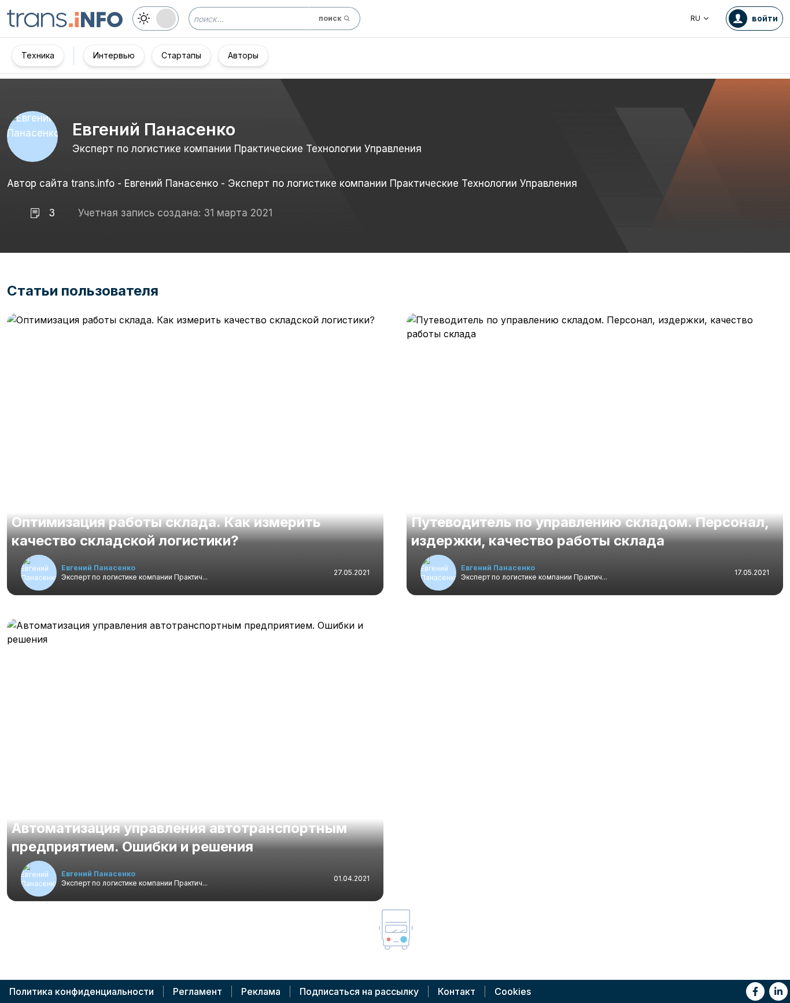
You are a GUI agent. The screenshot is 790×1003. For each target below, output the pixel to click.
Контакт (456, 991)
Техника (37, 55)
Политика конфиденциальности (81, 991)
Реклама (260, 991)
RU (695, 18)
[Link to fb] (755, 991)
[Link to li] (778, 991)
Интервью (114, 55)
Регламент (197, 991)
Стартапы (181, 55)
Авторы (243, 55)
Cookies (512, 991)
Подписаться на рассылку (359, 991)
